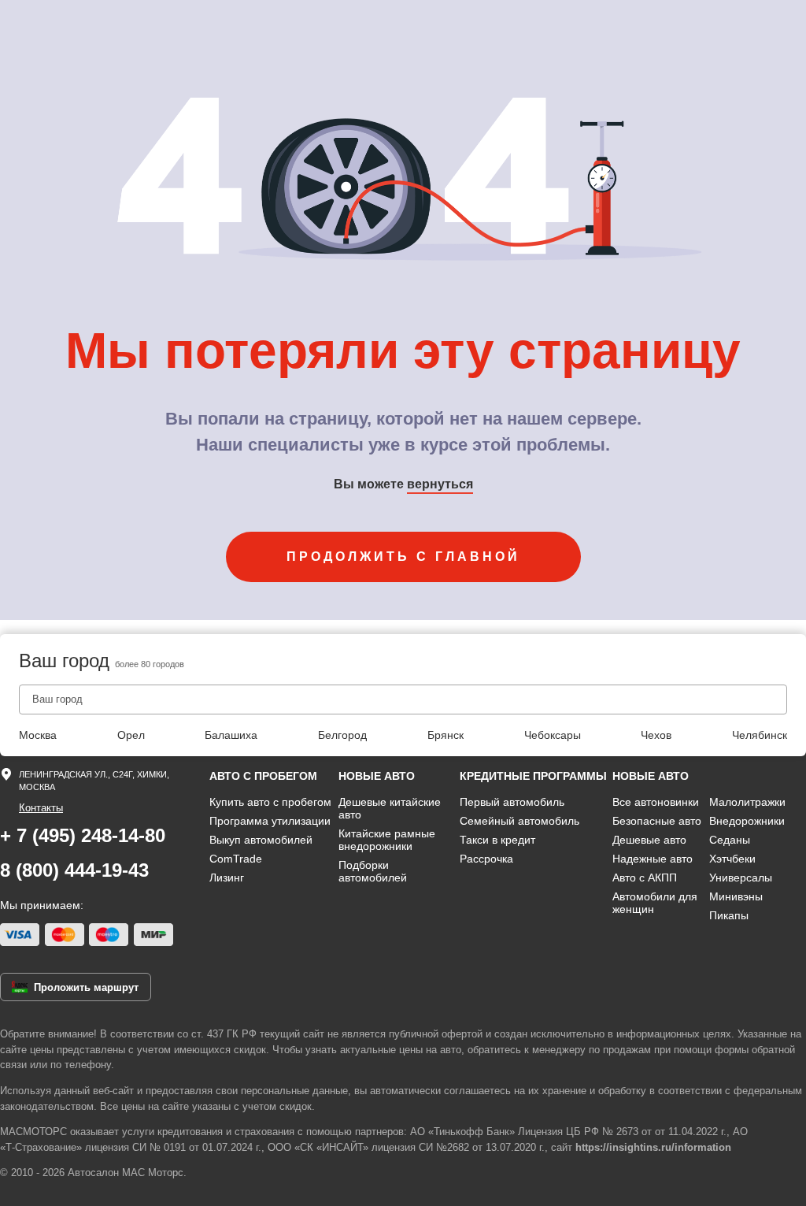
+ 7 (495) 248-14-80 (82, 835)
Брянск (445, 735)
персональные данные (294, 1091)
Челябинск (759, 735)
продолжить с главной (403, 556)
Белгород (342, 735)
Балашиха (231, 735)
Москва (38, 735)
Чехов (656, 735)
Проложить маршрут (86, 987)
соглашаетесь (477, 1091)
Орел (131, 735)
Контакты (41, 808)
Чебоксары (552, 735)
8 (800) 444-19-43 (74, 870)
